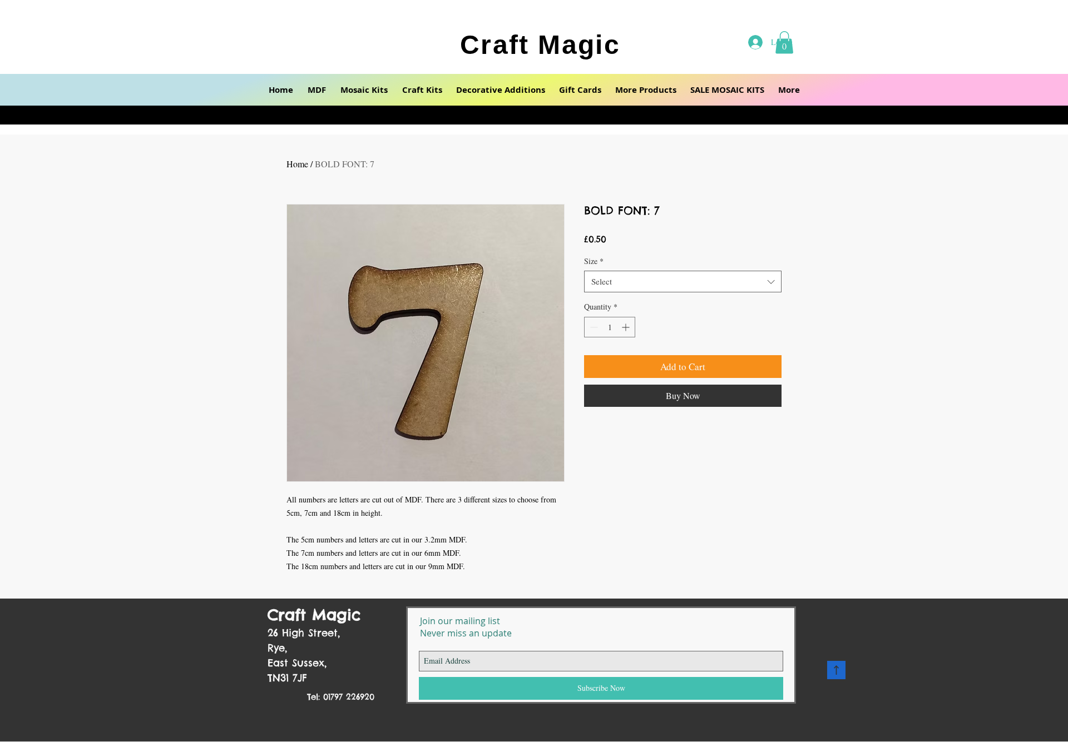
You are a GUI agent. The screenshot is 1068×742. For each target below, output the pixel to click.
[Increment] (627, 327)
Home (297, 164)
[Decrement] (593, 327)
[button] (316, 90)
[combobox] (683, 281)
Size (594, 261)
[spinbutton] (610, 327)
